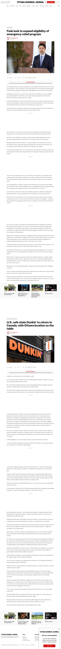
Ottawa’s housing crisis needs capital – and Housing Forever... (23, 294)
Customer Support (38, 640)
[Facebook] (20, 78)
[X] (23, 78)
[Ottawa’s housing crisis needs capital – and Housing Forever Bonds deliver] (24, 287)
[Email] (18, 78)
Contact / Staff (25, 639)
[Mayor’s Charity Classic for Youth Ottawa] (10, 287)
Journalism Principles (26, 640)
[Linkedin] (26, 78)
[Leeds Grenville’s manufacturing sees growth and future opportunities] (37, 287)
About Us (24, 636)
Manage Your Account (38, 637)
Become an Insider (38, 636)
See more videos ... (49, 293)
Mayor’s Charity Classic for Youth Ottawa (9, 294)
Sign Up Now (49, 645)
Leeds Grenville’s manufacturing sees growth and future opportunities (35, 295)
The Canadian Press (14, 37)
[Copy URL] (15, 78)
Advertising (24, 637)
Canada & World (9, 27)
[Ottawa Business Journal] (30, 2)
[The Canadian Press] (8, 38)
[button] (58, 6)
